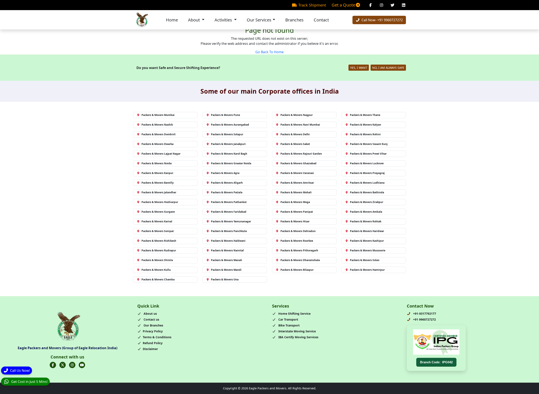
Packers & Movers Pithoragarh (299, 250)
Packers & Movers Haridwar (367, 231)
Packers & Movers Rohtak (365, 221)
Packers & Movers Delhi (295, 134)
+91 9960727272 (424, 319)
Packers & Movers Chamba (158, 279)
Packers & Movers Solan (364, 260)
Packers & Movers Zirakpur (366, 202)
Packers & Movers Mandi (226, 270)
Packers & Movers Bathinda (367, 192)
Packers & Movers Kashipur (367, 241)
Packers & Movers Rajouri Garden (301, 153)
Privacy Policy (153, 331)
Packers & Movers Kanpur (157, 173)
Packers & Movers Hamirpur (367, 270)
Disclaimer (150, 349)
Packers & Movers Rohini (365, 134)
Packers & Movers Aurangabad (230, 124)
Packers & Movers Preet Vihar (368, 153)
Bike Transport (289, 325)
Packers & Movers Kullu (156, 270)
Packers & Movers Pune (225, 115)
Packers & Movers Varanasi (297, 173)
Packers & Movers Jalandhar (158, 192)
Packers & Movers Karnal (156, 221)
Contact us (151, 319)
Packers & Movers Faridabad (228, 212)
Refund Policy (153, 343)
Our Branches (153, 325)
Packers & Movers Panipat (296, 212)
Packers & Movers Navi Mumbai (300, 124)
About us (150, 314)
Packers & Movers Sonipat (157, 231)
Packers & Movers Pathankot (229, 202)
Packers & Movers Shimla (157, 260)
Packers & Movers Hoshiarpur (159, 202)
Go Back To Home (269, 52)
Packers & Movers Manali (226, 260)
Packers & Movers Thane (365, 115)
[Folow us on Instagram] (72, 365)
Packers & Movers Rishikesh (158, 241)
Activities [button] (224, 20)
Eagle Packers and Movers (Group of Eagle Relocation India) (67, 348)
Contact (321, 20)
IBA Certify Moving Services (298, 337)
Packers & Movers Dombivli (158, 134)
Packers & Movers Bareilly (157, 182)
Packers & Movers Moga (295, 202)
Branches (294, 20)
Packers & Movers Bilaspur (297, 270)
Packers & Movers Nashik (157, 124)
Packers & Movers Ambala (366, 212)
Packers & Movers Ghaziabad (298, 163)
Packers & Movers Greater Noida (231, 163)
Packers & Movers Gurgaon (158, 212)
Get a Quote (343, 5)
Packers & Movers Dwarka (157, 144)
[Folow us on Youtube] (82, 365)
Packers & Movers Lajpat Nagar (160, 153)
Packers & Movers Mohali (296, 192)
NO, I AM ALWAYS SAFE (388, 68)
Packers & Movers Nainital (227, 250)
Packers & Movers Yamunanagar (231, 221)
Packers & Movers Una (225, 279)
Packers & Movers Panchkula (229, 231)
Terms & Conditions (157, 337)
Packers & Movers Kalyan (365, 124)
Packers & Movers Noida (156, 163)
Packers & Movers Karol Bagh (229, 153)
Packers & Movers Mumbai (158, 115)
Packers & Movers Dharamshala (300, 260)
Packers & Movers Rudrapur (158, 250)
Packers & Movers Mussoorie (367, 250)
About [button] (194, 20)
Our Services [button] (259, 20)
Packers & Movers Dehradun (298, 231)
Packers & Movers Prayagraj (367, 173)
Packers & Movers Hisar (295, 221)
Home (172, 20)
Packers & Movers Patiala (226, 192)
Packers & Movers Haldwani (228, 241)
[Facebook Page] (370, 5)
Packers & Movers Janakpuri (228, 144)
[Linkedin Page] (403, 5)
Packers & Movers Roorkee (296, 241)
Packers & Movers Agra (225, 173)
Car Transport (288, 319)
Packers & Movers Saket (295, 144)
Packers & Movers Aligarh (227, 182)
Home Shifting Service (294, 314)
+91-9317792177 (424, 314)
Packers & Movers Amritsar (297, 182)
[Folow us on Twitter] (62, 365)
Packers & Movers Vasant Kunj (369, 144)
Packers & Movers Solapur (227, 134)
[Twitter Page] (392, 5)
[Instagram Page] (381, 5)
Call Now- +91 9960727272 (382, 20)
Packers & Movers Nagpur (296, 115)
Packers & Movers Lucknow (367, 163)
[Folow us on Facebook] (53, 365)
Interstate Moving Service (297, 331)
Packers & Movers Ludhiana (367, 182)
